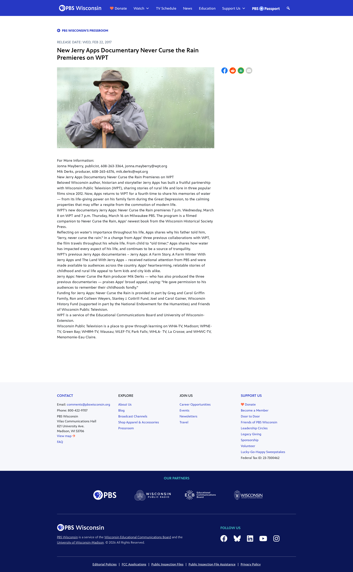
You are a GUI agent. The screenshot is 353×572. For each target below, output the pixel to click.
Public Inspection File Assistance (212, 564)
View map (64, 436)
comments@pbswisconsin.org (88, 404)
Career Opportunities (195, 404)
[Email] (249, 71)
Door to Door (250, 416)
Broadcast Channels (132, 416)
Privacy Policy (251, 564)
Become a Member (254, 410)
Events (184, 410)
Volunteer (248, 446)
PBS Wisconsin (67, 537)
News (187, 8)
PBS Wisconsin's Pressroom (85, 31)
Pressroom (126, 428)
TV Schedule (166, 8)
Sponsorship (249, 440)
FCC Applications (134, 564)
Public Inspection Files (167, 564)
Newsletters (188, 416)
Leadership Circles (254, 428)
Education (207, 8)
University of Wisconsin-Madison (80, 542)
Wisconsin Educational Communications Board (137, 537)
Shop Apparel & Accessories (138, 422)
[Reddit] (233, 71)
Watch (139, 8)
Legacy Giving (251, 434)
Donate (121, 8)
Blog (121, 410)
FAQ (60, 442)
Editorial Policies (105, 564)
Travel (184, 422)
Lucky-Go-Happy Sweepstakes (263, 452)
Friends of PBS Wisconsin (259, 422)
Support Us (231, 8)
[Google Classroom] (241, 71)
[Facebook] (224, 71)
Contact (65, 395)
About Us (125, 404)
